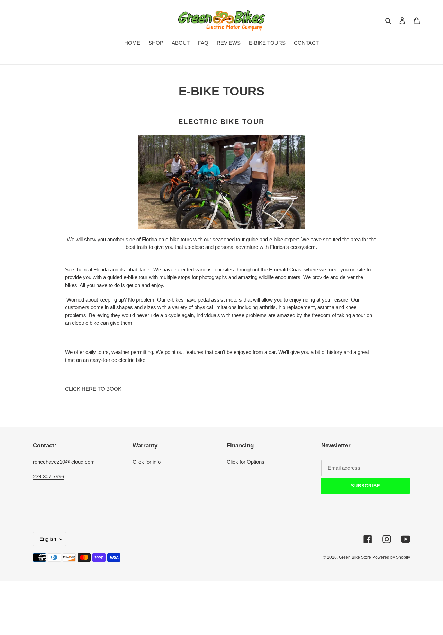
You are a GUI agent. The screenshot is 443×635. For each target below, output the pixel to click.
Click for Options (245, 462)
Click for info (147, 462)
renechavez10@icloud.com (64, 462)
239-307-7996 (48, 476)
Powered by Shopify (391, 557)
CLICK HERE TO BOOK (93, 389)
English (47, 539)
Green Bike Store (355, 557)
